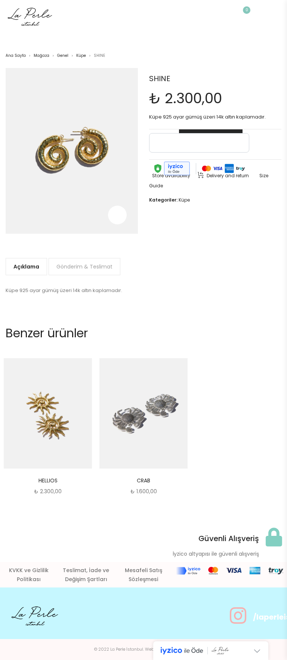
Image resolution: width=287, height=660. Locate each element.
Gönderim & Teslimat (84, 266)
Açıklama (26, 266)
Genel (62, 55)
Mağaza (41, 55)
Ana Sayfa (16, 55)
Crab (143, 480)
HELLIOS (48, 480)
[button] (66, 414)
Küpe (81, 55)
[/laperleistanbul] (238, 615)
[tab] (26, 266)
